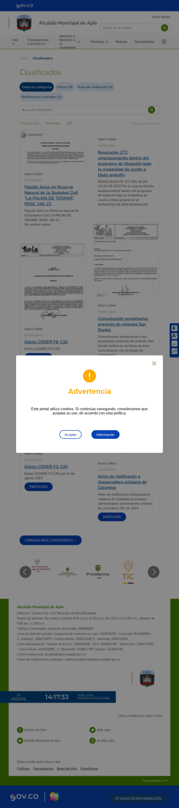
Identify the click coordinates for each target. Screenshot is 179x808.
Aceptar (70, 434)
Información (105, 434)
